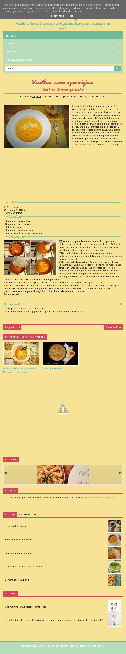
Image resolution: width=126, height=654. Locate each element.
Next (120, 473)
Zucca (102, 96)
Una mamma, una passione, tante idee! (25, 606)
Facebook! (82, 311)
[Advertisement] (63, 177)
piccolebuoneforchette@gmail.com (98, 497)
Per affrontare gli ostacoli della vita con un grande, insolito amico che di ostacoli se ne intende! (54, 620)
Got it (72, 16)
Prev (5, 473)
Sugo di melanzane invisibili (19, 539)
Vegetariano (89, 96)
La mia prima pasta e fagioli (19, 553)
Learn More (58, 16)
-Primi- (51, 96)
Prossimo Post (113, 327)
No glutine (64, 96)
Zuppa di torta (12, 327)
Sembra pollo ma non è (17, 579)
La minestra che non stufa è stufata (23, 566)
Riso (76, 96)
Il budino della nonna (16, 526)
